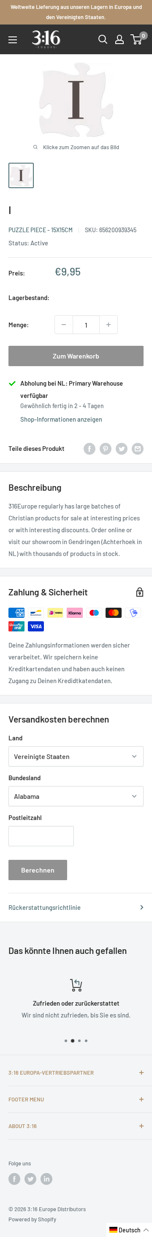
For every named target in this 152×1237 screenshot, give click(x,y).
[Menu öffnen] (12, 39)
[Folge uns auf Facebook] (14, 1179)
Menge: (18, 324)
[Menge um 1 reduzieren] (64, 325)
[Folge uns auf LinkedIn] (46, 1179)
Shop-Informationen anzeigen (61, 419)
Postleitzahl (25, 817)
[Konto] (119, 39)
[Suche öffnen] (103, 39)
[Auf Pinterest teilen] (105, 448)
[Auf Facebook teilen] (89, 448)
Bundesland (24, 777)
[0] (136, 39)
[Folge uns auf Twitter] (30, 1179)
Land (15, 738)
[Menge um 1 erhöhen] (108, 325)
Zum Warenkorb (76, 356)
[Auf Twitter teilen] (122, 448)
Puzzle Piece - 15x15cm (40, 230)
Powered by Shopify (32, 1219)
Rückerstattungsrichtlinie (44, 907)
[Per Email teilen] (138, 448)
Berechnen (37, 870)
